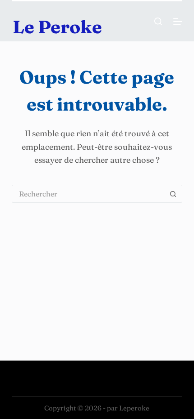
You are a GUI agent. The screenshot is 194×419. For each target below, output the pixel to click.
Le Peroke (57, 27)
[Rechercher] (158, 21)
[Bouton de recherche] (173, 194)
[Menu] (177, 21)
